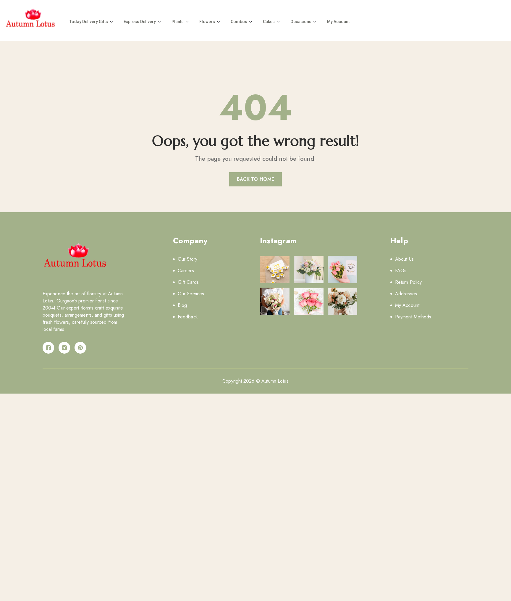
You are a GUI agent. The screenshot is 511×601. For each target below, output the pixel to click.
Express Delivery (140, 21)
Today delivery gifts (88, 21)
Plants (178, 21)
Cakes (269, 21)
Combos (239, 21)
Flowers (207, 21)
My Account (338, 21)
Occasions (300, 21)
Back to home (255, 179)
